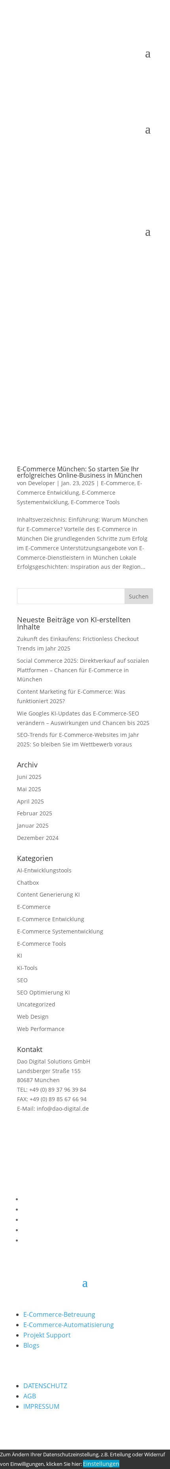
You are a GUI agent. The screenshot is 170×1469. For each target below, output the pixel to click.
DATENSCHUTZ (45, 1385)
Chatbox (28, 882)
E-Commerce (117, 483)
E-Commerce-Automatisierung (68, 1324)
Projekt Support (47, 1335)
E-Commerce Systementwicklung (60, 931)
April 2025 (30, 801)
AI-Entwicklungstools (44, 870)
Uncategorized (36, 1004)
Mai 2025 (29, 789)
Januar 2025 (33, 825)
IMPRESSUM (41, 1406)
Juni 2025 (29, 776)
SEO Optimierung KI (43, 992)
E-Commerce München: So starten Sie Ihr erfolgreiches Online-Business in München (79, 472)
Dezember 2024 (38, 838)
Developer (41, 483)
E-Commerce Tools (95, 502)
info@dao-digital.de (62, 1108)
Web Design (33, 1016)
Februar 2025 (34, 813)
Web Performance (40, 1029)
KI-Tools (27, 968)
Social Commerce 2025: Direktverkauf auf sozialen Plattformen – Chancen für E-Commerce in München (83, 670)
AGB (29, 1396)
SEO (22, 980)
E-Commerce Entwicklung (50, 919)
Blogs (31, 1345)
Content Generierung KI (48, 894)
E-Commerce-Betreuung (59, 1314)
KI (19, 955)
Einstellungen (101, 1463)
